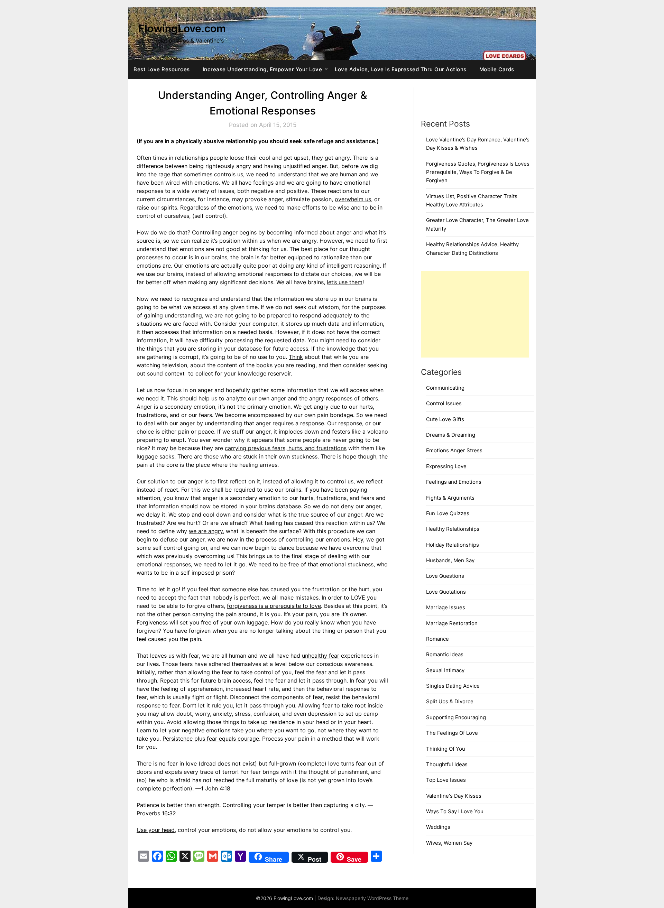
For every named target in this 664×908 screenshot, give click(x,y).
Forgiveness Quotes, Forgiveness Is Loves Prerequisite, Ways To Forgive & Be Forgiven (477, 172)
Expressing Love (446, 466)
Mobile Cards (496, 69)
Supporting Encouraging (456, 717)
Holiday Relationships (452, 544)
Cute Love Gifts (445, 419)
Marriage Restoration (452, 623)
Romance (437, 639)
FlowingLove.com (182, 28)
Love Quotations (446, 592)
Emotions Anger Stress (454, 450)
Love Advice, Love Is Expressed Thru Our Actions (401, 69)
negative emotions (206, 730)
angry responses (330, 398)
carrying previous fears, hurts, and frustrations (286, 448)
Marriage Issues (445, 607)
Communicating (445, 387)
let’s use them (344, 282)
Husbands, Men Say (450, 560)
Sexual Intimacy (445, 670)
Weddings (438, 827)
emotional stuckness (347, 564)
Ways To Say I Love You (454, 811)
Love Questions (445, 576)
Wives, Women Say (449, 843)
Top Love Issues (446, 780)
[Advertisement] (475, 314)
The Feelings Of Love (452, 733)
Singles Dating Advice (453, 686)
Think (296, 356)
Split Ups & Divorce (449, 701)
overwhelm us (353, 199)
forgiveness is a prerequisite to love (274, 605)
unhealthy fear (320, 655)
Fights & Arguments (450, 497)
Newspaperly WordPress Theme (372, 898)
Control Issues (444, 403)
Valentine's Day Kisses (453, 796)
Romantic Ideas (444, 654)
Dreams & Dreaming (450, 435)
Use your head (156, 829)
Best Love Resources (161, 69)
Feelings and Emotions (453, 482)
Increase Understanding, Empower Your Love (262, 69)
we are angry (206, 531)
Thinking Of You (445, 748)
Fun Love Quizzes (447, 513)
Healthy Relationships (452, 529)
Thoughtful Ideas (447, 764)
